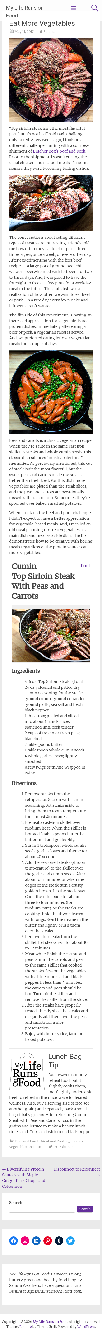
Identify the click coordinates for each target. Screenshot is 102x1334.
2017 (57, 1147)
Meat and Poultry (55, 1141)
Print (85, 565)
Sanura (49, 32)
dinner (67, 1147)
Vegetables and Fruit (26, 1147)
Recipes (76, 1141)
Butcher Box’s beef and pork (59, 151)
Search (15, 1202)
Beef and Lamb (27, 1141)
